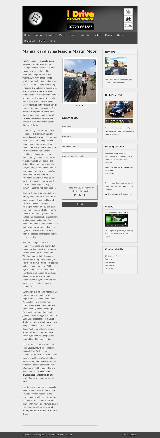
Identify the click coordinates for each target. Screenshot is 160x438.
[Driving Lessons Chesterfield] (80, 16)
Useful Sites (85, 35)
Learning (38, 35)
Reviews (109, 35)
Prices (62, 35)
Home (27, 35)
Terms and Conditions (130, 435)
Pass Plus (50, 35)
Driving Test (29, 41)
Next (100, 80)
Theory (72, 35)
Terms (52, 41)
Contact (120, 35)
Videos (98, 35)
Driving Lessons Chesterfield (46, 435)
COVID (42, 41)
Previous (58, 80)
